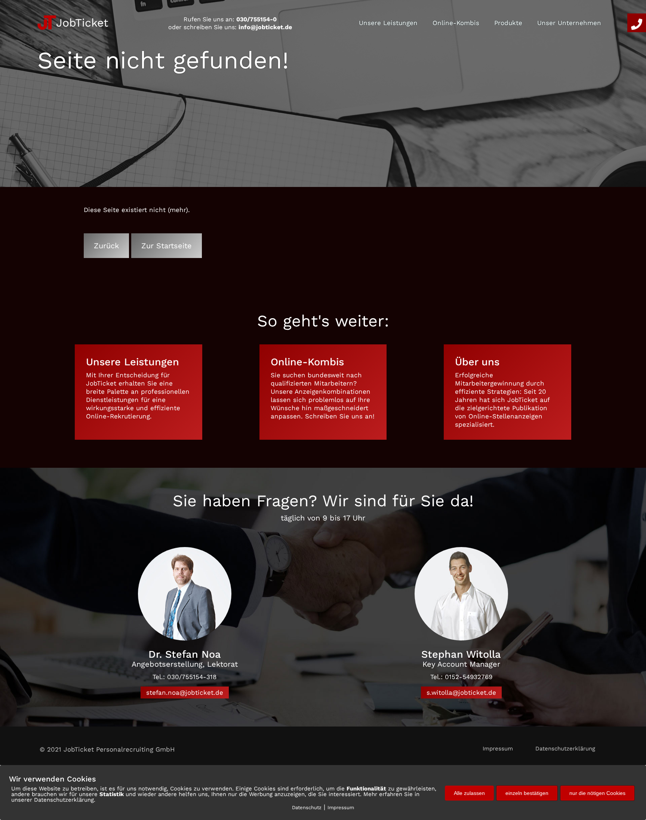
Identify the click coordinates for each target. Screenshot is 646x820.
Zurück (106, 245)
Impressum (498, 748)
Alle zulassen (469, 793)
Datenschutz (307, 807)
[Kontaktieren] (636, 22)
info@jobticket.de (265, 27)
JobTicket (82, 22)
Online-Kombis (456, 23)
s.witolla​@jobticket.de (461, 692)
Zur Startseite (166, 245)
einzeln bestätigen (526, 793)
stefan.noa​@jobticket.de (184, 692)
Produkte (508, 23)
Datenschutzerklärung (565, 748)
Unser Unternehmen (569, 23)
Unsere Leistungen (388, 23)
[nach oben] (620, 749)
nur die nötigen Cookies (597, 793)
